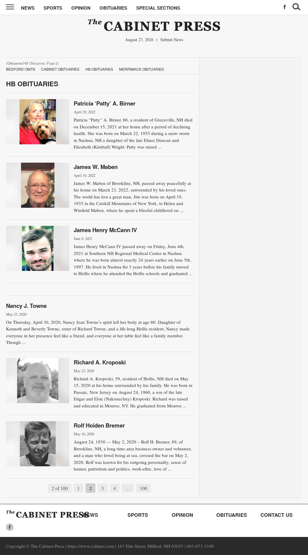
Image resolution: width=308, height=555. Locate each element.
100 (143, 488)
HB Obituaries (99, 69)
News (28, 8)
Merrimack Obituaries (141, 69)
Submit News (171, 39)
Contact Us (276, 514)
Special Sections (158, 8)
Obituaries (113, 8)
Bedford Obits (20, 69)
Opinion (81, 8)
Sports (53, 8)
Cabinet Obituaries (60, 69)
